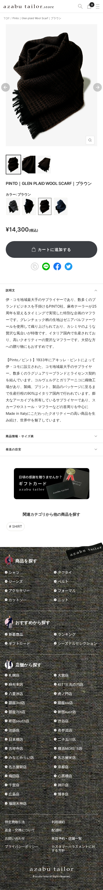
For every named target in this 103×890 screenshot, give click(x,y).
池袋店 (14, 730)
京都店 (63, 767)
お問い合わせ (15, 838)
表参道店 (65, 730)
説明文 (10, 290)
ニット (63, 600)
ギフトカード (19, 643)
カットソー (18, 600)
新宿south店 (19, 721)
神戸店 (63, 785)
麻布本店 (16, 684)
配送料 (57, 830)
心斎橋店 (65, 776)
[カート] (89, 6)
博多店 (63, 794)
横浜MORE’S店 (70, 748)
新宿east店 (67, 712)
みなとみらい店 (21, 757)
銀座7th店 (17, 712)
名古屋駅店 (18, 767)
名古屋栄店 (67, 757)
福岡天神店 (18, 803)
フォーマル (67, 590)
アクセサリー (19, 590)
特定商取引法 (15, 822)
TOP (7, 18)
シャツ (14, 572)
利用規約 (58, 822)
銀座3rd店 (17, 703)
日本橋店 (16, 739)
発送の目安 (13, 449)
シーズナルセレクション (77, 643)
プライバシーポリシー (21, 846)
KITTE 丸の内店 (70, 684)
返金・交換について (20, 830)
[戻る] (5, 87)
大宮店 (63, 675)
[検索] (80, 6)
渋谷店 (63, 721)
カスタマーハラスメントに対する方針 (73, 848)
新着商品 (16, 634)
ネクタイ (65, 572)
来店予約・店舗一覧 (67, 838)
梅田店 (14, 776)
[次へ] (97, 87)
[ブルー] (60, 206)
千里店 (14, 785)
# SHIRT (15, 526)
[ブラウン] (44, 206)
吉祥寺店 (16, 748)
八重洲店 (16, 693)
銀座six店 (65, 703)
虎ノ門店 (65, 693)
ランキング (67, 634)
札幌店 (14, 675)
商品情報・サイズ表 (20, 436)
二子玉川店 (67, 739)
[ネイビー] (29, 206)
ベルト (63, 581)
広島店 (14, 794)
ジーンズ (16, 581)
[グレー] (13, 206)
